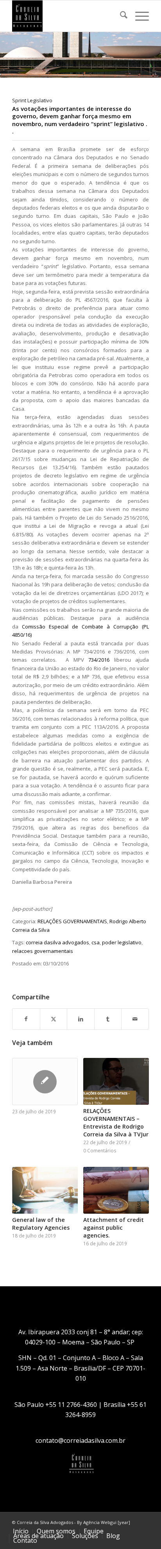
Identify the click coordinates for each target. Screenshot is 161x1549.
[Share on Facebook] (26, 1019)
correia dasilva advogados (57, 942)
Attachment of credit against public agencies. (113, 1227)
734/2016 (98, 659)
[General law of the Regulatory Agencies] (45, 1190)
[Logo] (67, 16)
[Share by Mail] (135, 1019)
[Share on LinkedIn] (80, 1019)
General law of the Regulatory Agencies (41, 1223)
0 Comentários (99, 1150)
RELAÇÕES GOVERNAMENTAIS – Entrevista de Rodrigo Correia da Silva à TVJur (115, 1122)
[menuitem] (119, 16)
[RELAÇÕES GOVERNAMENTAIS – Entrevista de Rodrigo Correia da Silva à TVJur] (116, 1081)
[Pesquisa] (119, 16)
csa (95, 942)
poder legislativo (121, 942)
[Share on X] (53, 1019)
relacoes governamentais (42, 950)
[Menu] (138, 16)
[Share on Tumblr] (108, 1019)
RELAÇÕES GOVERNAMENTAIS (72, 921)
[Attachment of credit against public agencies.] (116, 1190)
